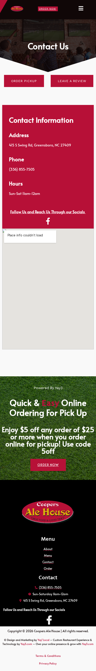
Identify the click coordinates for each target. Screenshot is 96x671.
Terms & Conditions (48, 656)
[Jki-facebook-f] (48, 221)
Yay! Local (44, 640)
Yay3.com (26, 644)
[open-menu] (83, 9)
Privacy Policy (48, 663)
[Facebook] (48, 617)
